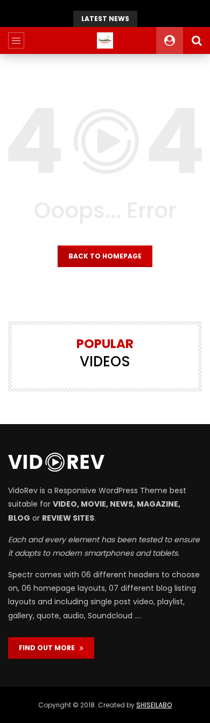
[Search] (196, 40)
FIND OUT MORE (49, 647)
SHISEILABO (154, 705)
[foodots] (105, 40)
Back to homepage (105, 256)
